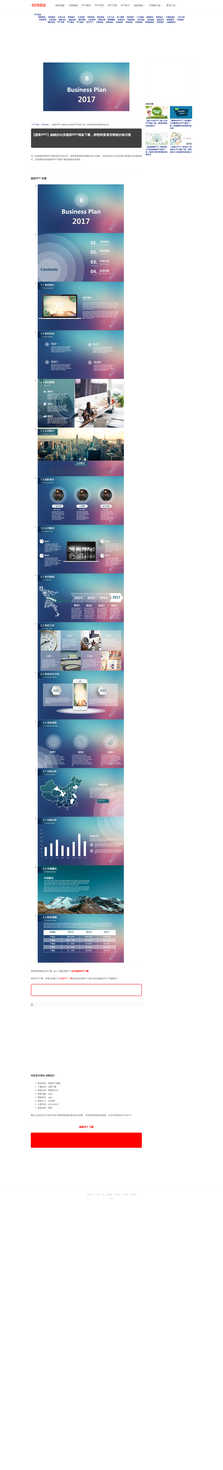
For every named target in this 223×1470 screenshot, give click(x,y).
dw (103, 1194)
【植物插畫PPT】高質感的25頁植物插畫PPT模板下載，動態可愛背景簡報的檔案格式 (156, 150)
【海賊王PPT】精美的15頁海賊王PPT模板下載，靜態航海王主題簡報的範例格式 (181, 149)
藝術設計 (160, 19)
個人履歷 (120, 17)
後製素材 (138, 5)
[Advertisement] (108, 41)
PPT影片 (125, 5)
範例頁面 (133, 1194)
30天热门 (90, 1194)
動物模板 (131, 19)
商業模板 (51, 17)
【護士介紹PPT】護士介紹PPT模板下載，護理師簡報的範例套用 (156, 123)
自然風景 (91, 19)
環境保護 (101, 19)
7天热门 (98, 1194)
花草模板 (141, 19)
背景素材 (160, 22)
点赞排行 (117, 1194)
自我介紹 (61, 17)
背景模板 (138, 22)
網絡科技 (62, 19)
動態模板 (42, 17)
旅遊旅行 (121, 19)
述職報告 (149, 17)
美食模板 (150, 19)
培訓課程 (130, 17)
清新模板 (109, 22)
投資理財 (52, 19)
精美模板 (91, 17)
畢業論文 (159, 17)
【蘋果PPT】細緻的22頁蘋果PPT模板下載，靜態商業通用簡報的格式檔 (81, 134)
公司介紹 (110, 17)
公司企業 (181, 17)
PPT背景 (99, 5)
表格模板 (129, 22)
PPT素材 (86, 5)
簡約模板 (60, 5)
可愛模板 (73, 5)
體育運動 (82, 19)
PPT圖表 (70, 22)
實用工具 (171, 5)
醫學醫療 (111, 19)
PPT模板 (37, 14)
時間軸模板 (149, 22)
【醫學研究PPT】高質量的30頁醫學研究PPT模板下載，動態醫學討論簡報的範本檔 (181, 124)
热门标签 (125, 1194)
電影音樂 (51, 22)
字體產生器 (155, 5)
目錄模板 (119, 22)
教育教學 (42, 19)
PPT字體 (112, 5)
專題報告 (71, 17)
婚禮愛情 (170, 19)
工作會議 (140, 17)
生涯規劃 (81, 17)
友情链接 (109, 1194)
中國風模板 (170, 17)
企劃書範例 (171, 22)
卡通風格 (180, 19)
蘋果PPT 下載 (86, 1126)
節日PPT (89, 22)
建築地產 (72, 19)
